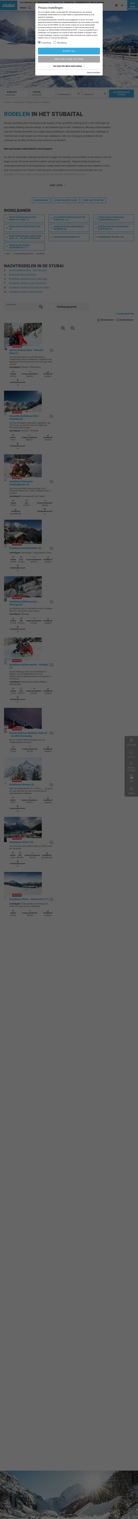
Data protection (93, 72)
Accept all (69, 51)
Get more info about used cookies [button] (67, 66)
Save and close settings (69, 59)
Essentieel (46, 43)
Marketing (62, 43)
